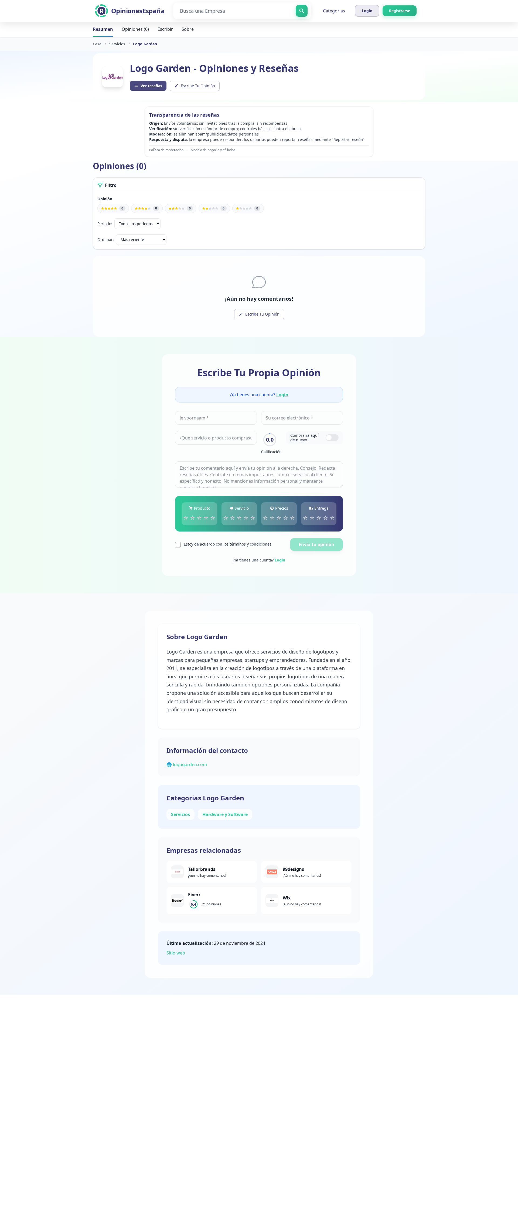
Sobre (188, 29)
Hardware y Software (225, 814)
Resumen (103, 29)
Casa (97, 43)
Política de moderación (166, 150)
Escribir (165, 29)
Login (282, 395)
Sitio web (175, 953)
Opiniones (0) (135, 29)
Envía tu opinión (316, 544)
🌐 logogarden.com (186, 764)
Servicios (117, 43)
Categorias (334, 11)
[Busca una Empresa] (302, 11)
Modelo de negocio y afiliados (213, 150)
